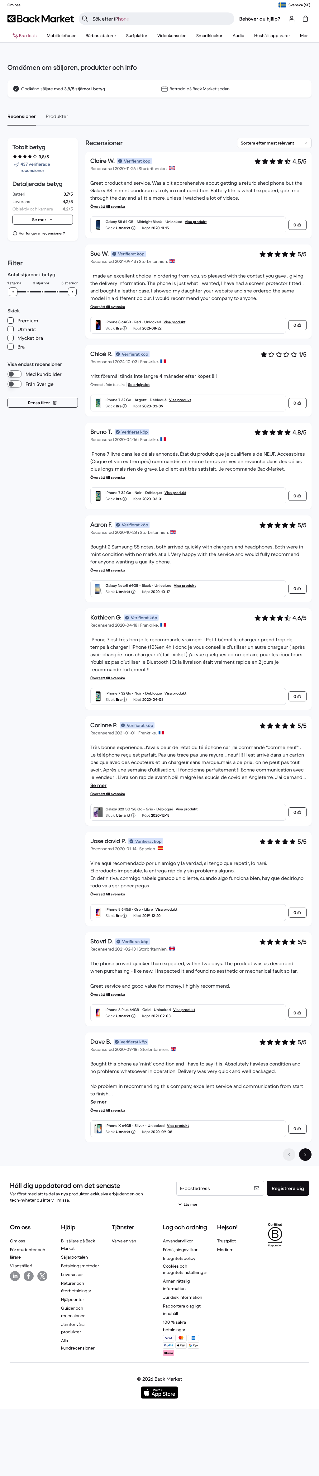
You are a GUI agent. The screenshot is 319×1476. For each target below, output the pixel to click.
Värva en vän (124, 1241)
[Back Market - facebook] (29, 1276)
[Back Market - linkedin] (15, 1276)
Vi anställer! (21, 1266)
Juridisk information (182, 1297)
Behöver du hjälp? (259, 19)
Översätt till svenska (107, 206)
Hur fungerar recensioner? (42, 233)
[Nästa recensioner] (305, 1154)
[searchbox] (161, 18)
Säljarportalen (74, 1257)
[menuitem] (61, 35)
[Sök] (85, 19)
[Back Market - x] (42, 1276)
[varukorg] (305, 18)
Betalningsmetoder (80, 1266)
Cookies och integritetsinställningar (185, 1269)
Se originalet (139, 384)
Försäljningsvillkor (180, 1249)
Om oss (17, 1241)
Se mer (98, 785)
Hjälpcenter (72, 1299)
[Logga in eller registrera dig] (291, 18)
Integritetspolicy (179, 1258)
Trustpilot (226, 1241)
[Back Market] (40, 18)
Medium (225, 1249)
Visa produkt (196, 221)
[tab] (21, 116)
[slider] (13, 291)
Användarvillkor (178, 1241)
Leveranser (72, 1274)
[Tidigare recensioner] (289, 1154)
